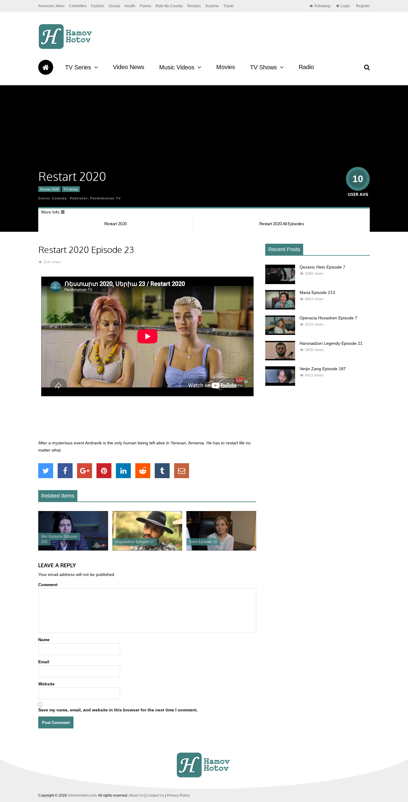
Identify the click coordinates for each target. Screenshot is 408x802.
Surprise (212, 6)
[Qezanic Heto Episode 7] (280, 282)
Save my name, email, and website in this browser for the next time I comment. (118, 710)
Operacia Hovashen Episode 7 (328, 317)
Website (46, 683)
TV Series (78, 67)
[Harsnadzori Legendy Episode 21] (280, 358)
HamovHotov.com (82, 795)
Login (345, 6)
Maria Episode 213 (317, 292)
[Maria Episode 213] (280, 308)
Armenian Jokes (51, 6)
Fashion (97, 6)
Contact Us (155, 795)
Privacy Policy (178, 795)
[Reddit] (142, 470)
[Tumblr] (162, 470)
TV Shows (263, 67)
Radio (306, 67)
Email (43, 661)
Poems (145, 6)
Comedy (59, 198)
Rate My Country (169, 6)
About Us (136, 795)
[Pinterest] (103, 470)
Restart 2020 (49, 189)
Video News (128, 67)
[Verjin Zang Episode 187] (280, 384)
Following (322, 6)
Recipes (194, 6)
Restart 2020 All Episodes (281, 223)
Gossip (114, 6)
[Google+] (84, 470)
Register (363, 6)
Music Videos (176, 67)
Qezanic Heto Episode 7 (322, 267)
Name (44, 639)
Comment (48, 584)
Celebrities (78, 6)
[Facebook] (65, 470)
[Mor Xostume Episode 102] (73, 549)
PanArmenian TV (105, 198)
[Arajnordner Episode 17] (147, 549)
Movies (225, 67)
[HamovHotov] (66, 48)
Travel (228, 6)
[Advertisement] (147, 421)
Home (45, 67)
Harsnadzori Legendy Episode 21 (331, 343)
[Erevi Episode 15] (221, 549)
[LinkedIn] (123, 470)
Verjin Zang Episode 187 (323, 368)
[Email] (181, 470)
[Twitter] (45, 470)
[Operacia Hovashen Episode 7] (280, 333)
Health (130, 6)
